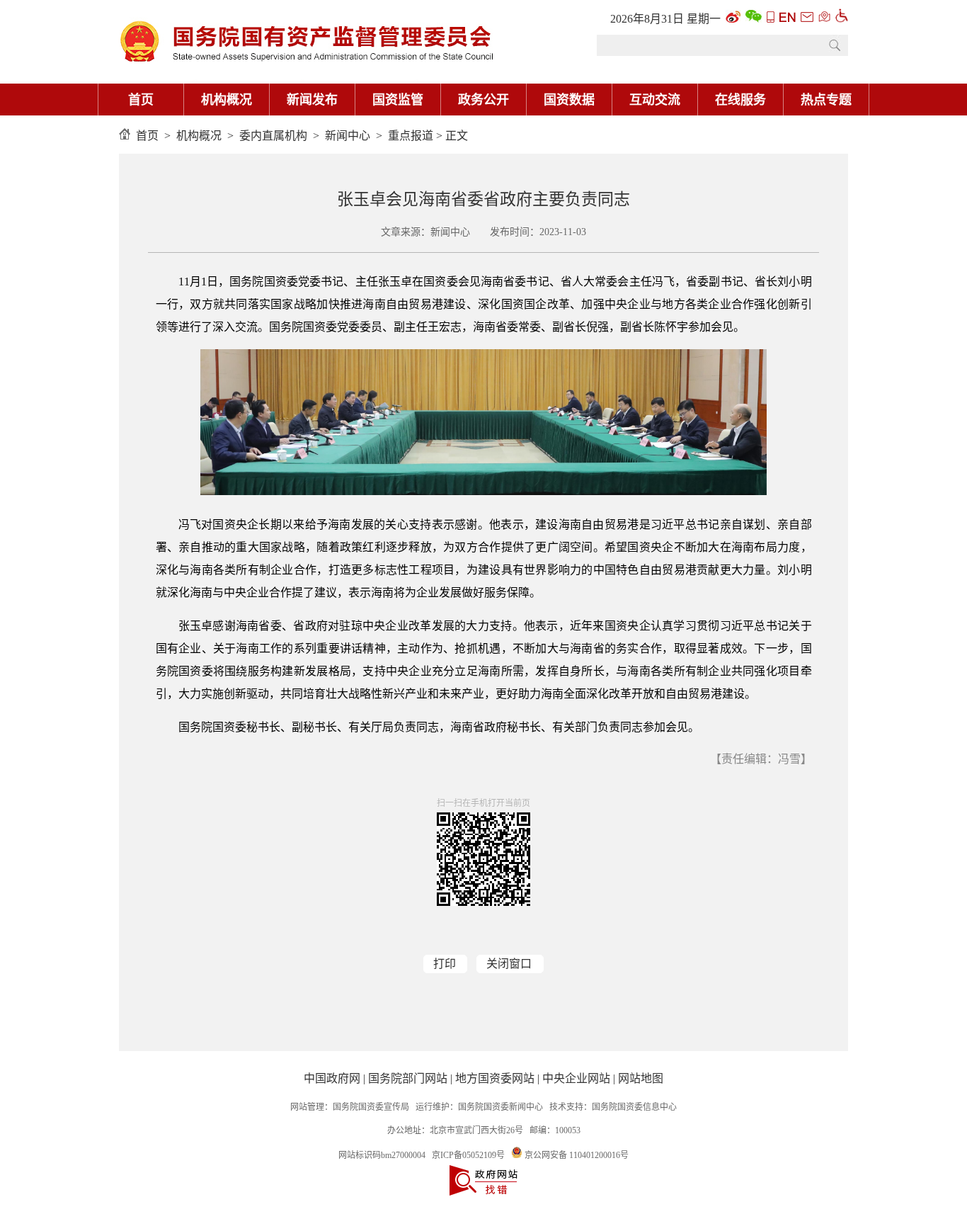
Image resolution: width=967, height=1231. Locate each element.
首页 (141, 100)
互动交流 (654, 100)
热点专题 (826, 100)
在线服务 (740, 100)
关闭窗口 (509, 964)
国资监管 (397, 100)
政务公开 (483, 100)
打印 (444, 964)
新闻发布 (312, 100)
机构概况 (226, 100)
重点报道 (410, 136)
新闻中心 (347, 136)
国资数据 (569, 100)
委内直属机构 (273, 136)
